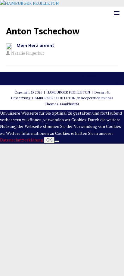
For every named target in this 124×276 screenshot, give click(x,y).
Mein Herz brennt (35, 45)
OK (49, 140)
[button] (115, 12)
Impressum (87, 75)
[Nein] (56, 141)
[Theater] (9, 46)
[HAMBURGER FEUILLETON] (29, 3)
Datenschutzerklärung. (22, 140)
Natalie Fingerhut (27, 53)
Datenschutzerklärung (97, 82)
